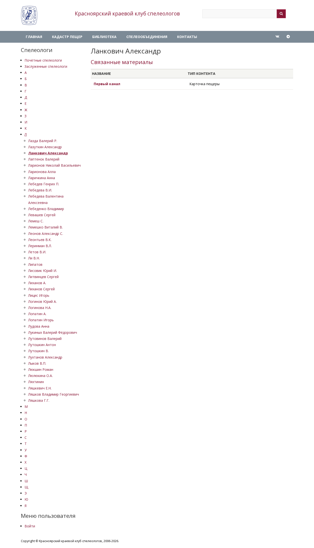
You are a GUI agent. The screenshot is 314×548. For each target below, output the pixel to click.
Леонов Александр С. (45, 233)
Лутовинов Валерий (45, 338)
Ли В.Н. (34, 258)
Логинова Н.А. (39, 307)
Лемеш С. (35, 221)
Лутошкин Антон (42, 344)
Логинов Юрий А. (42, 301)
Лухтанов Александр (45, 357)
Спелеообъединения (146, 36)
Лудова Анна (38, 326)
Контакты (187, 36)
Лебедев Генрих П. (43, 184)
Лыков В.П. (37, 363)
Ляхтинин (36, 381)
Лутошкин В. (38, 350)
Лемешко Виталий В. (45, 227)
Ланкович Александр (48, 153)
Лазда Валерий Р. (42, 140)
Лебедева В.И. (40, 190)
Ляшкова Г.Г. (38, 400)
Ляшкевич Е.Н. (40, 388)
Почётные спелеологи (43, 60)
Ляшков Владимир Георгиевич (53, 394)
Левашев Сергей (41, 215)
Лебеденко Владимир (46, 208)
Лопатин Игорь (41, 320)
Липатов (35, 264)
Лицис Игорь (38, 295)
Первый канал (107, 83)
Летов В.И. (37, 252)
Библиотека (104, 36)
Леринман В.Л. (40, 245)
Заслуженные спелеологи (46, 66)
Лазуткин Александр (45, 147)
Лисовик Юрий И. (42, 270)
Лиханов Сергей (41, 289)
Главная (34, 36)
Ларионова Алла (42, 171)
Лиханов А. (37, 283)
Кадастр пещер (67, 36)
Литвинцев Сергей (43, 276)
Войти (30, 526)
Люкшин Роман (40, 369)
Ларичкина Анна (41, 177)
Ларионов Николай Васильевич (54, 165)
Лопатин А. (37, 313)
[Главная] (29, 15)
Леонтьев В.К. (40, 239)
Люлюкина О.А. (40, 375)
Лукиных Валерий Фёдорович (52, 332)
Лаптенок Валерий (43, 159)
